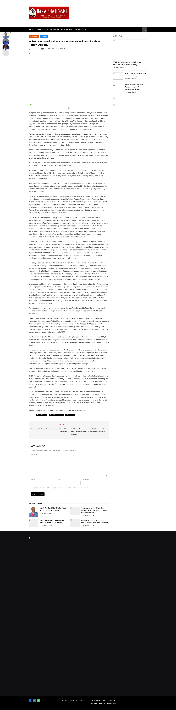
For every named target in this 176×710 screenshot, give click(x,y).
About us (102, 703)
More (87, 30)
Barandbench (35, 49)
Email (59, 479)
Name (33, 479)
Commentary (66, 30)
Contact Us (111, 700)
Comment (34, 454)
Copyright (93, 703)
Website (86, 479)
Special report (42, 30)
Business (78, 30)
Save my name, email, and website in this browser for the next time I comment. (62, 488)
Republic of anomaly (56, 415)
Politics (122, 67)
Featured (44, 36)
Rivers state (70, 415)
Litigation (54, 30)
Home (31, 30)
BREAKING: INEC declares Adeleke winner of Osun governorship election (134, 87)
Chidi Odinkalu (41, 415)
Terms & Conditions (98, 700)
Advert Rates (112, 703)
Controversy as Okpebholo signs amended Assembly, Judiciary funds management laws (94, 510)
